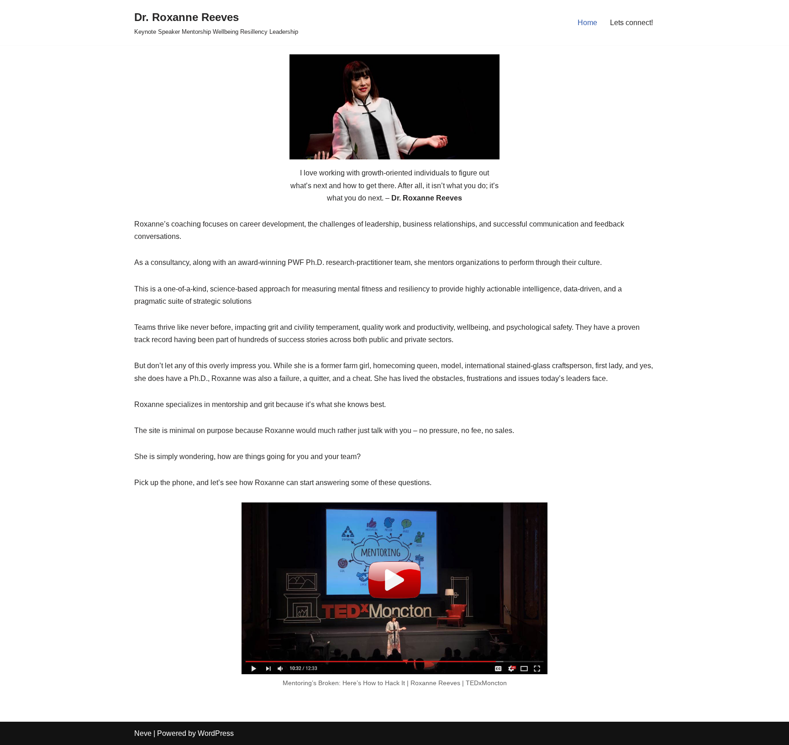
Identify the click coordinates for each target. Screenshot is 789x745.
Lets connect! (631, 22)
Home (587, 22)
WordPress (216, 733)
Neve (143, 733)
